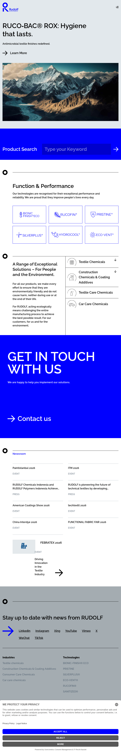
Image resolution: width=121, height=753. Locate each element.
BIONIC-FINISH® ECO (76, 663)
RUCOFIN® (69, 685)
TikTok (39, 638)
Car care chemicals (14, 680)
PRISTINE (68, 668)
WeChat (24, 638)
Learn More (18, 53)
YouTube (71, 630)
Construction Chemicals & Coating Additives (29, 668)
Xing (57, 630)
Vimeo (86, 630)
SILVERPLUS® (71, 674)
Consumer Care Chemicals (19, 674)
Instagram (42, 630)
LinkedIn (24, 630)
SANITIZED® (70, 691)
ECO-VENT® (70, 680)
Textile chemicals (13, 663)
